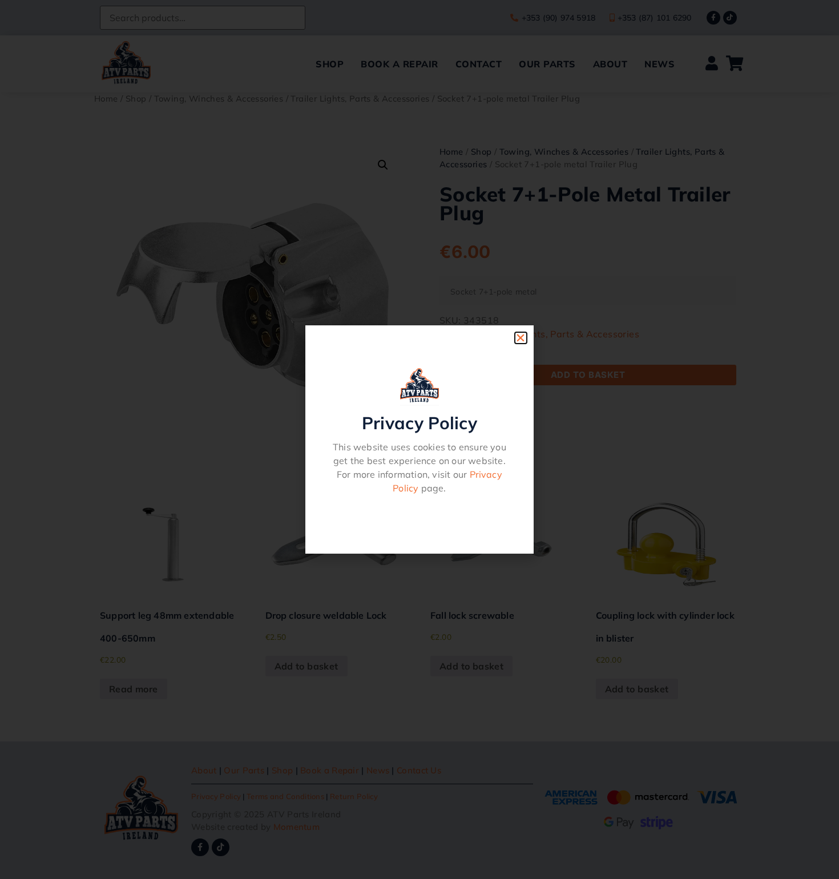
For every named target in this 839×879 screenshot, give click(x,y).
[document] (419, 439)
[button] (520, 338)
